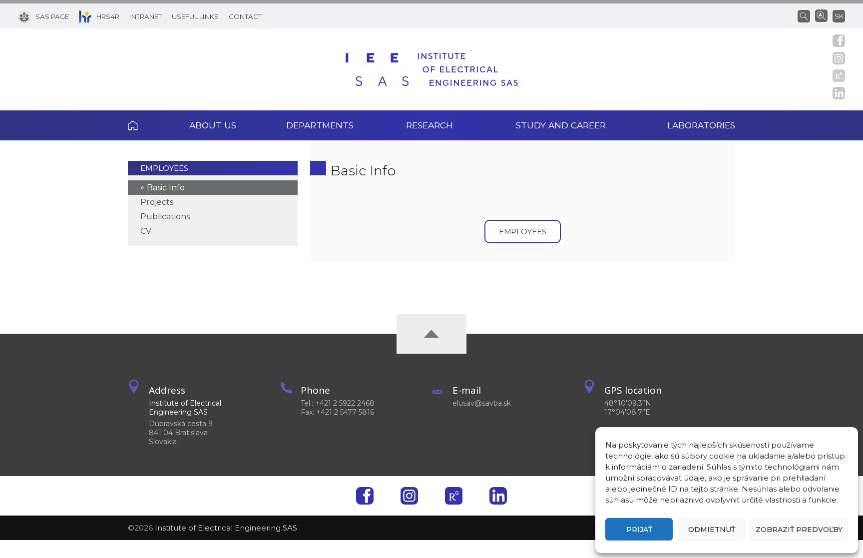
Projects (156, 202)
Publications (165, 216)
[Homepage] (431, 69)
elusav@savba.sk (481, 403)
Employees (164, 168)
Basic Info (166, 187)
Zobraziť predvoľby (799, 529)
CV (145, 231)
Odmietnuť (711, 529)
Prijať (639, 529)
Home (146, 125)
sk (839, 16)
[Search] (806, 15)
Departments (320, 125)
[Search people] (821, 15)
